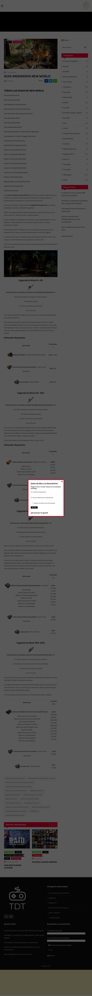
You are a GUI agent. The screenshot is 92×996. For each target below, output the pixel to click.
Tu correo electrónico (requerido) (42, 497)
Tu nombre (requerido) (38, 492)
